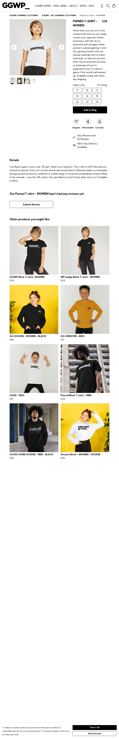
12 (97, 90)
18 (97, 96)
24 (97, 101)
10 (87, 90)
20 (77, 101)
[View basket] (114, 6)
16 (87, 96)
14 (77, 96)
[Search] (108, 6)
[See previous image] (14, 47)
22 (87, 101)
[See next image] (61, 47)
